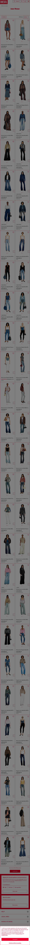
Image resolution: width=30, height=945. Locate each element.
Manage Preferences (6, 933)
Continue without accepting (15, 943)
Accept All (15, 939)
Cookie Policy (4, 935)
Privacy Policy (19, 933)
